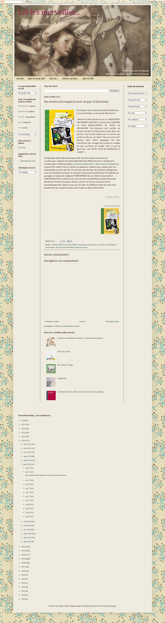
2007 (23, 567)
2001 (23, 591)
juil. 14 (28, 488)
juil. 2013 (27, 464)
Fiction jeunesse (92, 245)
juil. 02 (28, 517)
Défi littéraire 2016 (28, 161)
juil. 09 (28, 505)
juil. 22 (28, 480)
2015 (23, 433)
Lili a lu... (53, 79)
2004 (23, 579)
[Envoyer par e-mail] (61, 241)
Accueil (19, 79)
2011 (23, 551)
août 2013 (28, 460)
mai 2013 (27, 526)
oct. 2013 (27, 452)
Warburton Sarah (81, 247)
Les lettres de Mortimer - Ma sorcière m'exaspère (94, 164)
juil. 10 (28, 500)
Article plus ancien (112, 322)
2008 (23, 563)
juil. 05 (28, 513)
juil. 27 (28, 468)
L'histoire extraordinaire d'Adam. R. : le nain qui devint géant (80, 338)
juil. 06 (28, 509)
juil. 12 (28, 496)
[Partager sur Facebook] (68, 241)
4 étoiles (55, 245)
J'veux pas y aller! (64, 352)
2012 (23, 547)
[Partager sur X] (66, 241)
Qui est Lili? (88, 79)
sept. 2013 (28, 456)
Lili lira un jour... (70, 79)
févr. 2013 (28, 538)
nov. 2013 (27, 448)
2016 (23, 429)
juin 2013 (27, 522)
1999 (23, 599)
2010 (23, 555)
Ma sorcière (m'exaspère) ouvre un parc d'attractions (45, 475)
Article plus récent (52, 322)
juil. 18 (28, 484)
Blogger (113, 606)
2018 (23, 421)
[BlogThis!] (63, 241)
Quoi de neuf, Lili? (36, 79)
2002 (23, 587)
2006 (23, 571)
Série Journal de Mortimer (65, 247)
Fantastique (82, 245)
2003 (23, 583)
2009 (23, 559)
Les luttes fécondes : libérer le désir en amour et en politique (80, 392)
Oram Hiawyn (50, 247)
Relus (20, 148)
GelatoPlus (97, 606)
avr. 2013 (27, 530)
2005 (23, 575)
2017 (23, 425)
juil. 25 (28, 472)
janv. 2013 (28, 542)
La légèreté (61, 379)
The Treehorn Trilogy (65, 365)
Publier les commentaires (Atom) (67, 326)
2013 (23, 441)
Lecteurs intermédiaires (107, 245)
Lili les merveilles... (49, 12)
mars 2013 (28, 534)
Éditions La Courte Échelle (68, 245)
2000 (23, 595)
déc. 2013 (28, 444)
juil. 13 (28, 492)
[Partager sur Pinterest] (71, 241)
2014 (23, 437)
